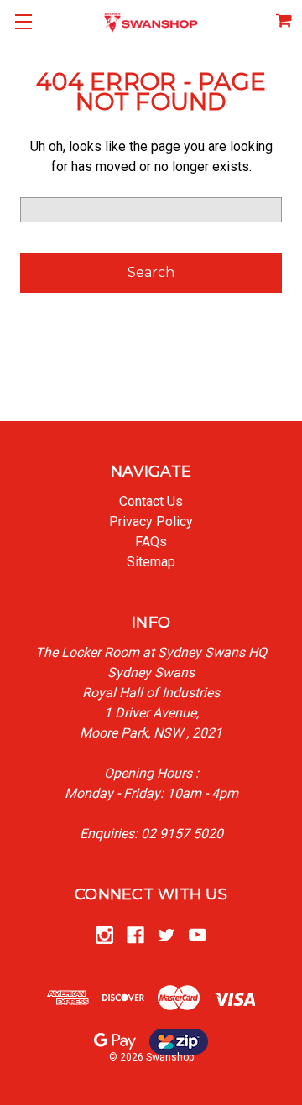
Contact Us (151, 501)
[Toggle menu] (23, 23)
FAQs (151, 542)
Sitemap (151, 562)
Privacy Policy (151, 521)
